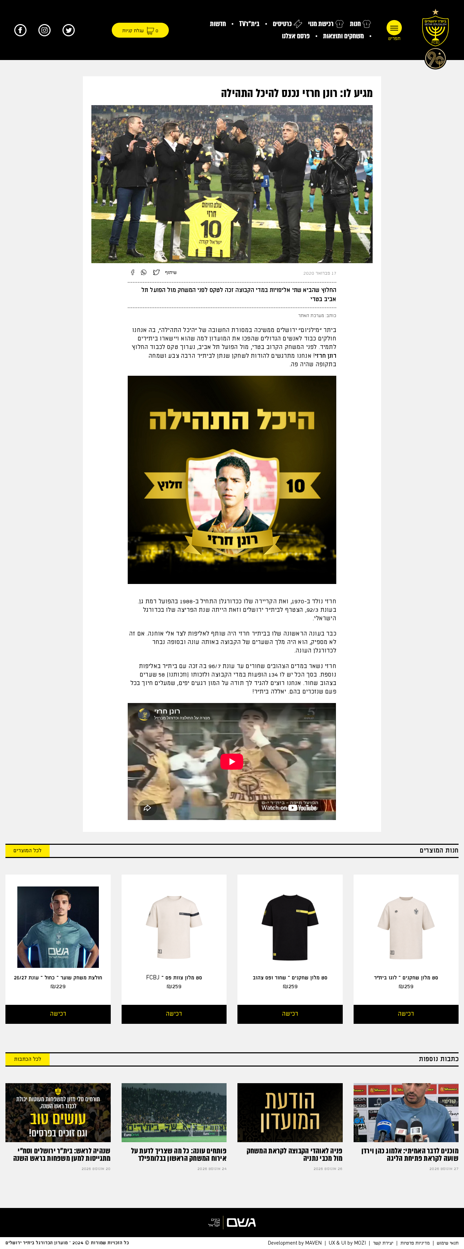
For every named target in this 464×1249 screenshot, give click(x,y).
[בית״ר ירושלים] (435, 37)
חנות (355, 24)
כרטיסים (282, 24)
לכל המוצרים (27, 851)
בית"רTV (249, 24)
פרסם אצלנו (296, 36)
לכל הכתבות (27, 1059)
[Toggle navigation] (394, 27)
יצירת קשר (383, 1243)
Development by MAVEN (295, 1243)
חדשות (218, 24)
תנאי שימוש (448, 1243)
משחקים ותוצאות (343, 36)
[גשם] (232, 1222)
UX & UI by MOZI (347, 1243)
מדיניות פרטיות (415, 1243)
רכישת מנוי (321, 24)
